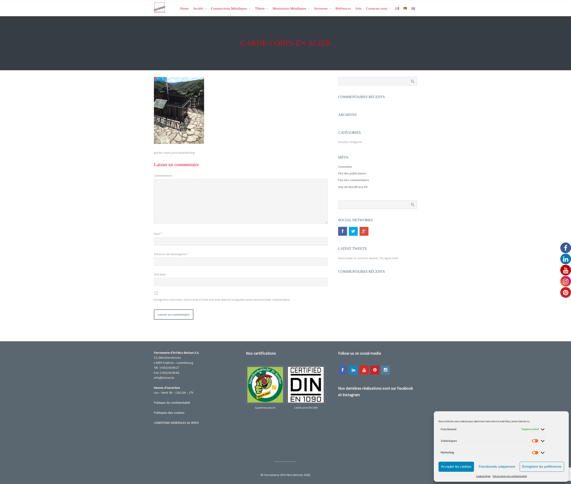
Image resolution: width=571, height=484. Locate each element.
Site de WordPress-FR (353, 187)
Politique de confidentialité (172, 403)
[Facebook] (342, 231)
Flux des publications (352, 173)
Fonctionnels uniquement (497, 466)
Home (184, 8)
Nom (158, 234)
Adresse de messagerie (171, 254)
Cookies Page (483, 476)
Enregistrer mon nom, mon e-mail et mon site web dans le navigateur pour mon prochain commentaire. (222, 300)
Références (343, 8)
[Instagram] (385, 370)
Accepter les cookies (456, 466)
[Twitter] (353, 231)
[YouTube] (364, 370)
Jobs (358, 8)
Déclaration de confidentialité (510, 476)
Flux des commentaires (353, 180)
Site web (160, 274)
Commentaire (163, 176)
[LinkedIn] (353, 370)
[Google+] (364, 231)
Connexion (345, 167)
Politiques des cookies (169, 413)
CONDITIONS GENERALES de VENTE (176, 423)
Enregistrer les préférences (542, 466)
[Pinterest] (374, 370)
